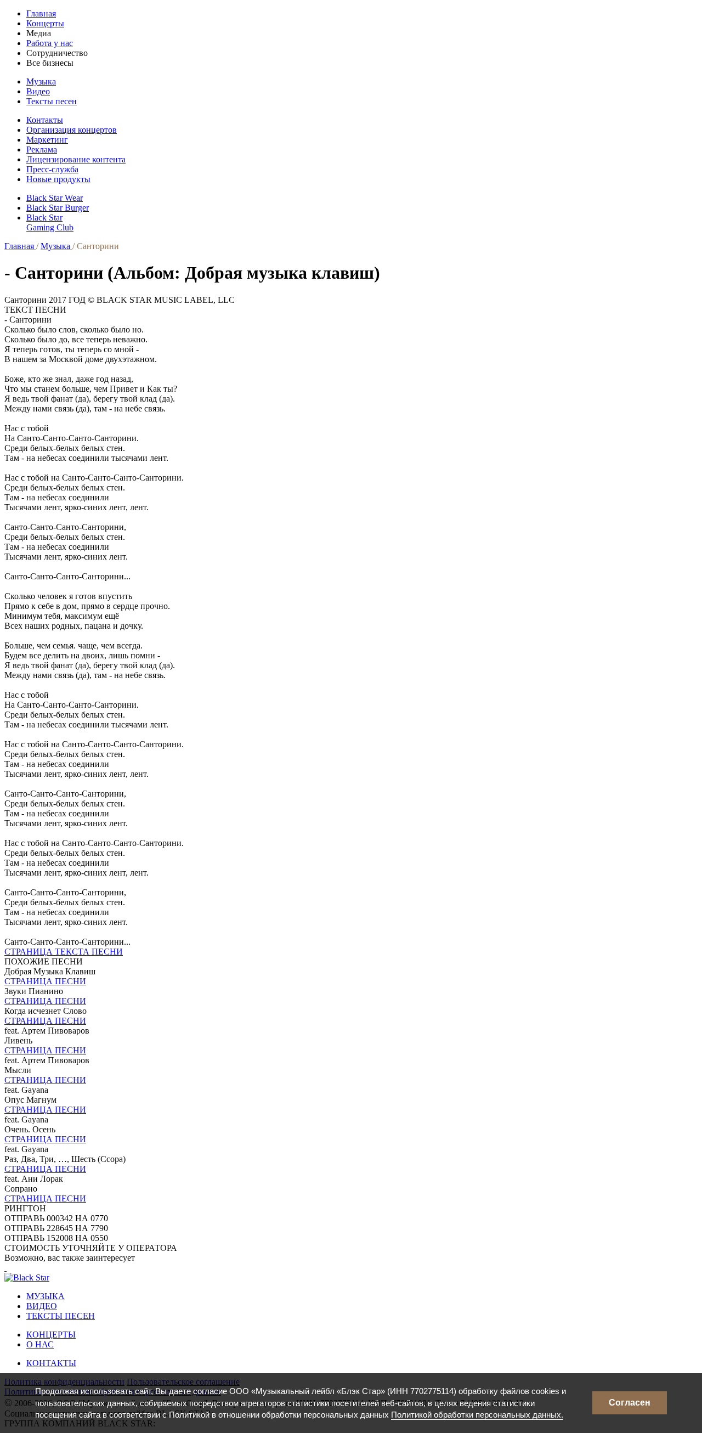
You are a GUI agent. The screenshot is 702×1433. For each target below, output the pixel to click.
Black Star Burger (57, 207)
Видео (38, 91)
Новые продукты (58, 179)
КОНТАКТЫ (51, 1363)
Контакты (44, 120)
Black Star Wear (54, 197)
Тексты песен (51, 101)
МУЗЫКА (45, 1296)
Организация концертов (71, 129)
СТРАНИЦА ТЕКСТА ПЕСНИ (63, 951)
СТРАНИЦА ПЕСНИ (45, 981)
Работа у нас (49, 43)
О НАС (40, 1344)
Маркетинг (47, 139)
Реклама (41, 149)
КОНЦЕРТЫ (51, 1334)
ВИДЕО (41, 1306)
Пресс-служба (52, 169)
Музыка (41, 81)
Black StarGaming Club (49, 222)
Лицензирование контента (76, 159)
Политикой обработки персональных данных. (477, 1414)
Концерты (45, 23)
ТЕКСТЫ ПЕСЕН (60, 1316)
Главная (41, 13)
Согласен (629, 1402)
